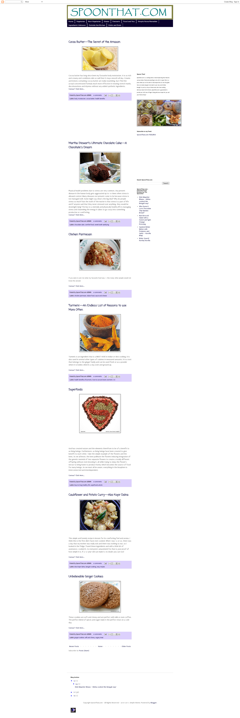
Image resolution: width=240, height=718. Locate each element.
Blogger (154, 703)
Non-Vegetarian (94, 21)
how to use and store (99, 380)
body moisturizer (80, 99)
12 (74, 681)
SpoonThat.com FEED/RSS (146, 135)
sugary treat (99, 637)
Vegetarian (80, 21)
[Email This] (109, 95)
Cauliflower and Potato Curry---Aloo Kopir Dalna (98, 495)
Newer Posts (74, 646)
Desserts (116, 21)
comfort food (89, 225)
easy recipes (101, 567)
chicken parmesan (80, 296)
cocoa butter (90, 99)
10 (74, 696)
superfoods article (96, 485)
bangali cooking (91, 567)
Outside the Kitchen (97, 25)
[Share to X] (114, 95)
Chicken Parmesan (80, 234)
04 (77, 684)
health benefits (100, 99)
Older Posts (126, 646)
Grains (106, 21)
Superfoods (76, 389)
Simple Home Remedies (147, 21)
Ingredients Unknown (77, 25)
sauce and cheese (101, 296)
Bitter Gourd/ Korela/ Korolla (144, 239)
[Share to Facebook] (117, 95)
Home (70, 21)
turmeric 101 (111, 380)
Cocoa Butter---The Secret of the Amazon (94, 42)
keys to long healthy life (82, 485)
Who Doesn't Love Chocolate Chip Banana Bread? (145, 209)
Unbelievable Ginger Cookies (86, 576)
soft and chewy (90, 637)
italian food (90, 296)
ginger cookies (79, 637)
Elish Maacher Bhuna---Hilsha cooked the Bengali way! (144, 200)
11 (74, 692)
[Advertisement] (100, 32)
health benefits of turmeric (83, 380)
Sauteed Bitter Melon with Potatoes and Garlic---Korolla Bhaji (145, 231)
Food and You (129, 21)
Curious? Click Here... (76, 89)
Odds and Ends (114, 25)
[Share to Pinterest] (119, 95)
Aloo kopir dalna (79, 567)
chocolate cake (79, 225)
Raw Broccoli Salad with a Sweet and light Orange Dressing (145, 220)
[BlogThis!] (112, 95)
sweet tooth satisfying (102, 225)
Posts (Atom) (84, 651)
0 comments (97, 95)
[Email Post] (105, 95)
